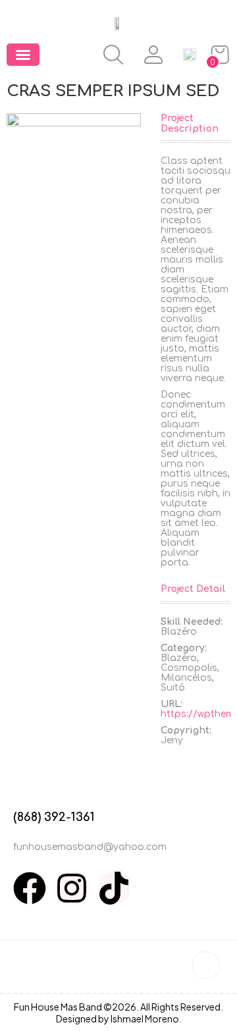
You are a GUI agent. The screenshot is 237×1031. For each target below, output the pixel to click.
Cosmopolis (189, 668)
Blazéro (179, 658)
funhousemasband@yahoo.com (90, 847)
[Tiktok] (113, 888)
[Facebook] (29, 888)
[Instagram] (71, 888)
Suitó (173, 688)
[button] (23, 54)
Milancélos (186, 678)
